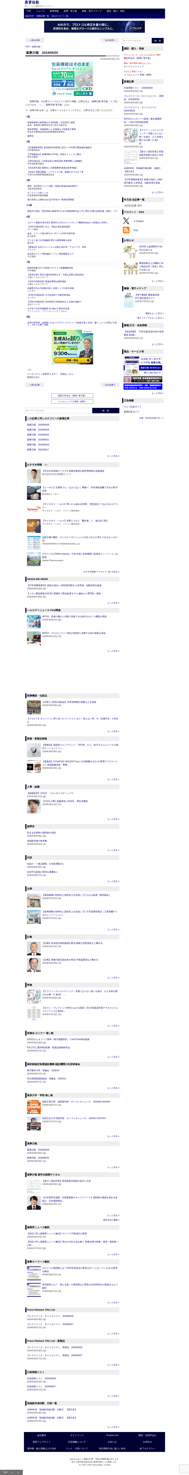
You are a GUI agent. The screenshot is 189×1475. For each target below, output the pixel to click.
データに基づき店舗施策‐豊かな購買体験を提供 (49, 240)
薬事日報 (36, 46)
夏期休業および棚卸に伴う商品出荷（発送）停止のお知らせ (151, 266)
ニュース (40, 11)
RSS (136, 230)
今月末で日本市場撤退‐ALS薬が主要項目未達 (48, 308)
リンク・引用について (77, 1448)
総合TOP (29, 16)
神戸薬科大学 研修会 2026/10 (43, 1070)
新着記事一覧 (43, 16)
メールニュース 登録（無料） (138, 75)
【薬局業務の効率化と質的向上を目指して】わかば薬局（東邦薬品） (76, 895)
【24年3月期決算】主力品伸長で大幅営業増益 (48, 295)
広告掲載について (77, 1442)
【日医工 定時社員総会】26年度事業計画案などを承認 (69, 702)
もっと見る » (113, 456)
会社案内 (41, 1435)
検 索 (105, 410)
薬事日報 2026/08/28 (38, 425)
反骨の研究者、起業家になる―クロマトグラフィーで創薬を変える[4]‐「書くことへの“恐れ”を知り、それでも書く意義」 (72, 323)
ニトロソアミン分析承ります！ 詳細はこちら (50, 374)
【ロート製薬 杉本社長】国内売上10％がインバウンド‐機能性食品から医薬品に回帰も (67, 222)
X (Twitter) (139, 221)
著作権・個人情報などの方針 (41, 1448)
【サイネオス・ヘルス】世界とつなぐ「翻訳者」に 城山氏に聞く (75, 520)
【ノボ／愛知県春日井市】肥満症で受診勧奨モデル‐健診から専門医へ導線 (64, 593)
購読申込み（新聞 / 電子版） (138, 58)
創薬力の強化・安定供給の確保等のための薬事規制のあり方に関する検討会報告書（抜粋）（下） (73, 211)
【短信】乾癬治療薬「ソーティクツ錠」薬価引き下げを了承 (55, 172)
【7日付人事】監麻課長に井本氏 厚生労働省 (65, 801)
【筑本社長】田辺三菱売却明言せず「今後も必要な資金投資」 (56, 274)
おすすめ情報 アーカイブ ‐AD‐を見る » (101, 572)
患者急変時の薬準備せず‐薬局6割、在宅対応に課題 (51, 122)
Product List (112, 1435)
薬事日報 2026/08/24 (38, 435)
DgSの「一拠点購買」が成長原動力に (46, 864)
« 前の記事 (35, 40)
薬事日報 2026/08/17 (38, 449)
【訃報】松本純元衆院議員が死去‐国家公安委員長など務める (72, 943)
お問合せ (147, 1442)
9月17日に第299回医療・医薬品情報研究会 (48, 1047)
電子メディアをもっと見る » (150, 318)
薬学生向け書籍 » (111, 1220)
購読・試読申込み (147, 1435)
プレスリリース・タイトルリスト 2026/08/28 (50, 1316)
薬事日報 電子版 (100, 101)
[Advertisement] (72, 673)
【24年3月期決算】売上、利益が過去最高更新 (48, 226)
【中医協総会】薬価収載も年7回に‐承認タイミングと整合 (54, 154)
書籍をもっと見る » (154, 313)
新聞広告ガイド (131, 412)
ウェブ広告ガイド (133, 407)
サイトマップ (77, 1435)
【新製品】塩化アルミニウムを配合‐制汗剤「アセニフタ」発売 (56, 247)
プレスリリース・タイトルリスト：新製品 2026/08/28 (54, 1347)
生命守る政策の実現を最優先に (42, 872)
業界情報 (54, 11)
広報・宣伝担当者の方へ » (151, 418)
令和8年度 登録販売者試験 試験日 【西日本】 (52, 1409)
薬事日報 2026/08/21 (38, 439)
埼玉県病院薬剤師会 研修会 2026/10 (46, 1078)
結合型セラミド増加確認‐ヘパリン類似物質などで (50, 254)
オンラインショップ (134, 66)
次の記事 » (110, 40)
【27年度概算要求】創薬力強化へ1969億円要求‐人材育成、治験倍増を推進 (64, 585)
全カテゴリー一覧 (60, 16)
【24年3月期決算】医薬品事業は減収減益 (46, 281)
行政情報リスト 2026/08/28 (41, 1378)
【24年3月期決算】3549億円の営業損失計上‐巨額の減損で (54, 302)
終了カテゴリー (147, 1448)
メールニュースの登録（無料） (72, 401)
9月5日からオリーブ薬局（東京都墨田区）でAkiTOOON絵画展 (58, 1039)
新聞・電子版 (70, 11)
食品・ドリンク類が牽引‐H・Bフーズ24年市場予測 (51, 233)
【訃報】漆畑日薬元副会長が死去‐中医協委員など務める (70, 960)
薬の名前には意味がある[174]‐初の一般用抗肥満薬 (50, 199)
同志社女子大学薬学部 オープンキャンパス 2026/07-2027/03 (73, 1118)
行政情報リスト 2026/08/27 (41, 1386)
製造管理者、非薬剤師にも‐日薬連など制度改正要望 (51, 129)
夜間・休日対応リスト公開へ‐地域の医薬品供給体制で (52, 186)
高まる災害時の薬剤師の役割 (41, 833)
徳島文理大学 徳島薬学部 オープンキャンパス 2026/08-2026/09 (76, 1102)
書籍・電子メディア (92, 11)
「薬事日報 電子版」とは (56, 105)
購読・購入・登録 (116, 11)
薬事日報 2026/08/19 (38, 444)
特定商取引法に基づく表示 (112, 1448)
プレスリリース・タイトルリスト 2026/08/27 (50, 1324)
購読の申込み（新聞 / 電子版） (72, 395)
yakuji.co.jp (75, 1459)
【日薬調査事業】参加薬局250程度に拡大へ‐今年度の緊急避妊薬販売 (59, 147)
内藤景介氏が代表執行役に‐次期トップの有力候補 (50, 288)
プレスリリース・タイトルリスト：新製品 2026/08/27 (54, 1355)
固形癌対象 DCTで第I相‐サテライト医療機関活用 (50, 268)
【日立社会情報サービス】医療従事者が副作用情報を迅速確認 (73, 471)
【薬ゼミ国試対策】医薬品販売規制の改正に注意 (66, 1181)
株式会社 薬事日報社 (94, 1462)
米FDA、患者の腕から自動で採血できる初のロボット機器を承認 (74, 616)
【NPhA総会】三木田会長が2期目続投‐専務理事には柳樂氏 (54, 161)
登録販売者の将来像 (37, 841)
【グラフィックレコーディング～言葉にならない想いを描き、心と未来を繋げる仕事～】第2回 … (151, 137)
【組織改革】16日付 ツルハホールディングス (50, 793)
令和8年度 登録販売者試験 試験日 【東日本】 (52, 1418)
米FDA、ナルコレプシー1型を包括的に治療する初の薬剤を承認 (74, 633)
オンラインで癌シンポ (37, 193)
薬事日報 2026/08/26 (38, 430)
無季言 (30, 136)
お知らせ (112, 1442)
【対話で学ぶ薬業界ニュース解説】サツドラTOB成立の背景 (57, 1233)
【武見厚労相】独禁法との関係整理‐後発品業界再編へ (52, 168)
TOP (28, 11)
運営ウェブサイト (42, 1442)
